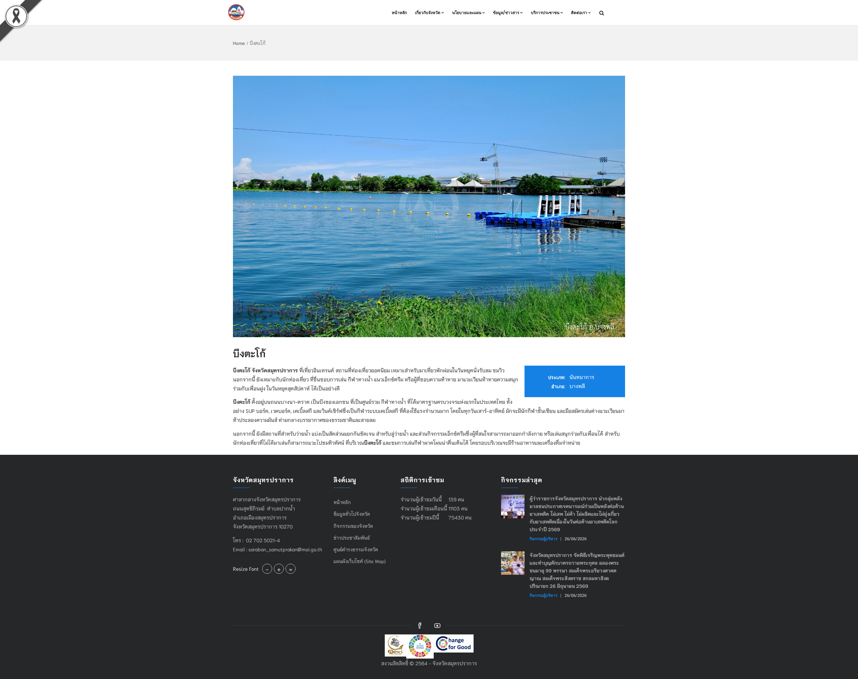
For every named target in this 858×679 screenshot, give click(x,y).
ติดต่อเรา (579, 12)
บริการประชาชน (545, 12)
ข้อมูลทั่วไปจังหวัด (351, 514)
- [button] (267, 568)
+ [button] (279, 568)
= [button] (290, 568)
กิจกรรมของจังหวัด (353, 526)
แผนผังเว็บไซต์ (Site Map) (359, 561)
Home (239, 43)
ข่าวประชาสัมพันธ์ (351, 538)
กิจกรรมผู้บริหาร (543, 539)
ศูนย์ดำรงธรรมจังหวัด (355, 549)
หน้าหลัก (399, 12)
